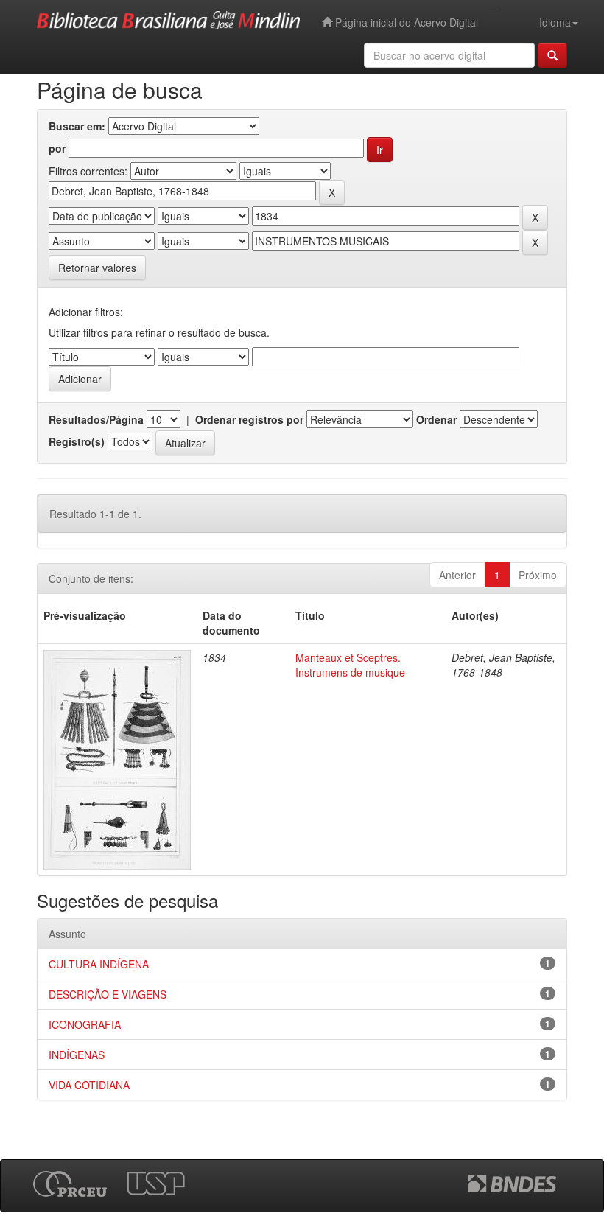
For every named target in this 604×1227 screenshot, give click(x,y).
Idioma (555, 22)
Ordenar (436, 419)
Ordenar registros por (249, 419)
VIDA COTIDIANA (89, 1084)
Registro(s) (77, 441)
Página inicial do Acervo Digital (405, 22)
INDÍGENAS (77, 1054)
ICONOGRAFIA (85, 1024)
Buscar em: (77, 126)
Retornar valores (97, 267)
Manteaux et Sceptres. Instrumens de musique (350, 664)
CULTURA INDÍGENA (99, 964)
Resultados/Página (96, 419)
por (57, 148)
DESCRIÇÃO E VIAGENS (107, 994)
